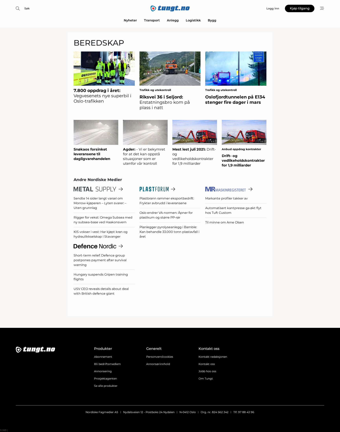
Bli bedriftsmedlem (107, 364)
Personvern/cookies (159, 356)
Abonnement (103, 356)
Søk (27, 8)
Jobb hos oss (207, 371)
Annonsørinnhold (158, 364)
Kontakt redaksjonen (213, 356)
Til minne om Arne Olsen (224, 222)
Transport (152, 20)
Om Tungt (206, 378)
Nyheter (130, 20)
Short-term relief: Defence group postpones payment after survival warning (100, 260)
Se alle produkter (105, 386)
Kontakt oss (207, 364)
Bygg (212, 20)
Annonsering (103, 371)
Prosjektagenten (105, 378)
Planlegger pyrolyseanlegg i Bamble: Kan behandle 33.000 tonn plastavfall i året (169, 231)
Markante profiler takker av (226, 198)
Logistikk (193, 20)
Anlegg (173, 20)
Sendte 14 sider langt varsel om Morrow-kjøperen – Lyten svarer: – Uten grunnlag (100, 203)
